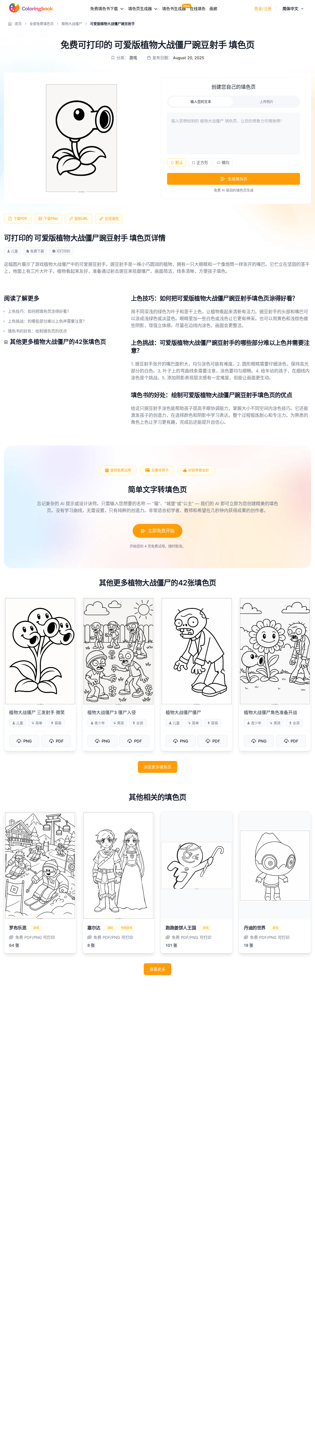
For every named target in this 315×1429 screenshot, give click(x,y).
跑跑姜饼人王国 (181, 927)
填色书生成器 (174, 8)
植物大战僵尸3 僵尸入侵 (111, 712)
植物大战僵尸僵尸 (183, 712)
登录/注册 (262, 8)
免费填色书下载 (104, 8)
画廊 (213, 8)
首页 (18, 23)
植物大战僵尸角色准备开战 (270, 712)
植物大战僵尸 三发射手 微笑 (37, 712)
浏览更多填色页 (157, 766)
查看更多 (157, 969)
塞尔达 (93, 927)
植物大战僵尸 (72, 23)
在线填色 (197, 8)
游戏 (133, 57)
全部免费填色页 (42, 23)
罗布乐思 (17, 927)
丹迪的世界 (255, 927)
